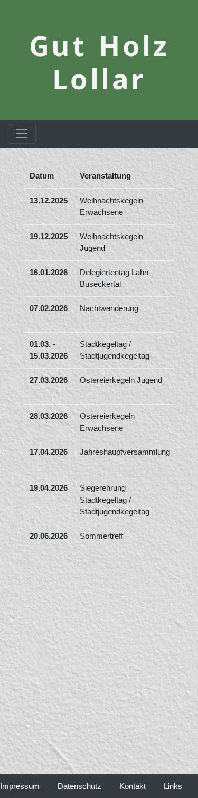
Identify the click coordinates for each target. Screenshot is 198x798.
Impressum (29, 786)
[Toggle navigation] (22, 134)
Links (173, 786)
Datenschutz (79, 786)
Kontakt (132, 786)
